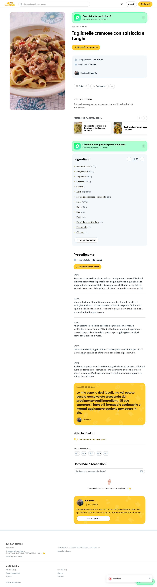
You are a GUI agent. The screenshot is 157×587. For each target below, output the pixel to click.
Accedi (131, 4)
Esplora (8, 576)
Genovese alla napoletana (15, 551)
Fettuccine (10, 548)
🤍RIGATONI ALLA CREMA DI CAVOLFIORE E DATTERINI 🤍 (78, 548)
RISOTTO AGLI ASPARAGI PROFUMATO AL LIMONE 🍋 (25, 553)
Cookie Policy (62, 570)
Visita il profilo (93, 518)
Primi (84, 27)
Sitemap (60, 573)
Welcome (60, 576)
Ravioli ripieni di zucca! (14, 556)
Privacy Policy (11, 570)
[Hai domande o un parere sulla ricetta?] (107, 471)
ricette (75, 27)
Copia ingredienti (88, 240)
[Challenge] (121, 4)
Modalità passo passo (87, 47)
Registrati (145, 4)
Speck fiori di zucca (64, 551)
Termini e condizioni (13, 573)
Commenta (101, 86)
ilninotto (93, 73)
